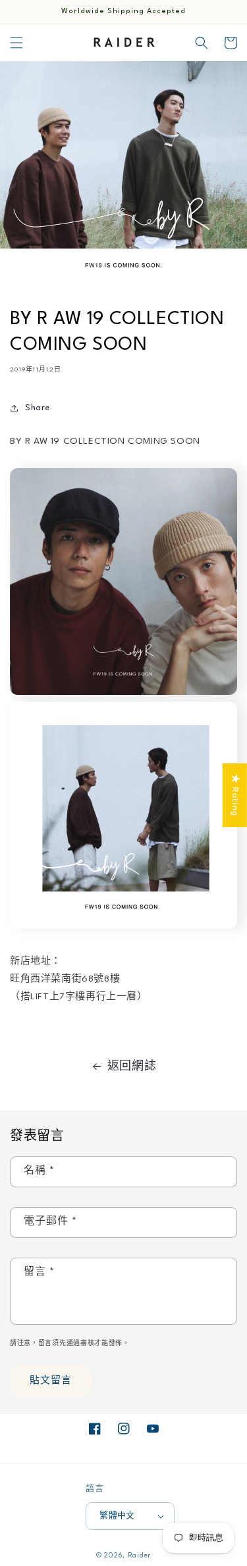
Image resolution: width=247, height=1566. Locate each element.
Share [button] (37, 408)
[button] (16, 42)
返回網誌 (131, 1066)
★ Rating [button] (235, 795)
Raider (139, 1555)
